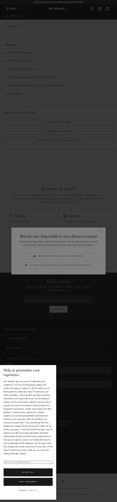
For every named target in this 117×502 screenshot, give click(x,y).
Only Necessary (28, 482)
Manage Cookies (28, 490)
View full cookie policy (17, 462)
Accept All (28, 472)
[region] (28, 432)
